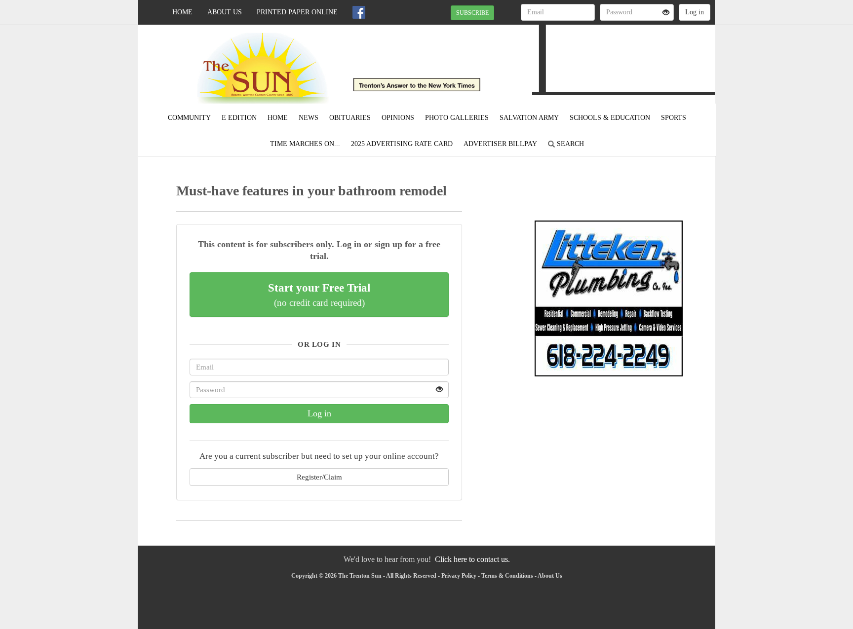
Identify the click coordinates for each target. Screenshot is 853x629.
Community (189, 117)
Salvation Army (529, 117)
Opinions (398, 117)
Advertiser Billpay (500, 144)
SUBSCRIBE (472, 12)
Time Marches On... (305, 144)
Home (182, 12)
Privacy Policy (458, 575)
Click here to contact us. (472, 559)
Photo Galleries (457, 117)
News (308, 117)
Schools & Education (610, 117)
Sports (673, 117)
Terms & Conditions (507, 575)
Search (569, 144)
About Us (224, 12)
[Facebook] (359, 12)
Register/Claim (319, 477)
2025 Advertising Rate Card (402, 144)
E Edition (239, 117)
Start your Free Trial (319, 294)
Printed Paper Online (297, 12)
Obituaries (350, 117)
